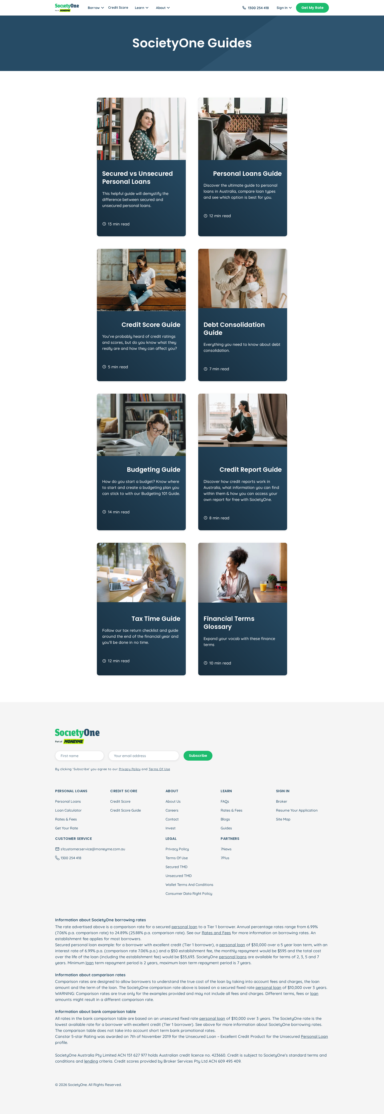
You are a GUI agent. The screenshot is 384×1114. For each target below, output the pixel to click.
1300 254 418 (258, 8)
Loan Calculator (68, 810)
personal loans (233, 956)
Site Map (283, 819)
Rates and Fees (216, 932)
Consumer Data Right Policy (189, 893)
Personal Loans (68, 801)
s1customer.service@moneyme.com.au (93, 849)
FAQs (225, 801)
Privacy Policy (177, 849)
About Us (173, 801)
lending (91, 1061)
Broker (281, 801)
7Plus (225, 858)
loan (90, 962)
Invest (171, 828)
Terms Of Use (177, 858)
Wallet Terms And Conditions (189, 884)
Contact (172, 819)
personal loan (184, 926)
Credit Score (118, 7)
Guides (226, 828)
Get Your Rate (66, 828)
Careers (172, 810)
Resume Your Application (297, 810)
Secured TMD (176, 867)
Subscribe (198, 755)
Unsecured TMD (179, 875)
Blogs (225, 819)
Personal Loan (314, 1036)
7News (226, 849)
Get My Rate (312, 7)
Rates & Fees (66, 819)
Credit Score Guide (125, 810)
